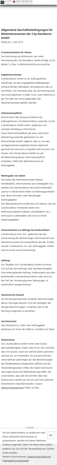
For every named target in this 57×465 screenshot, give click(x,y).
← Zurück (28, 427)
